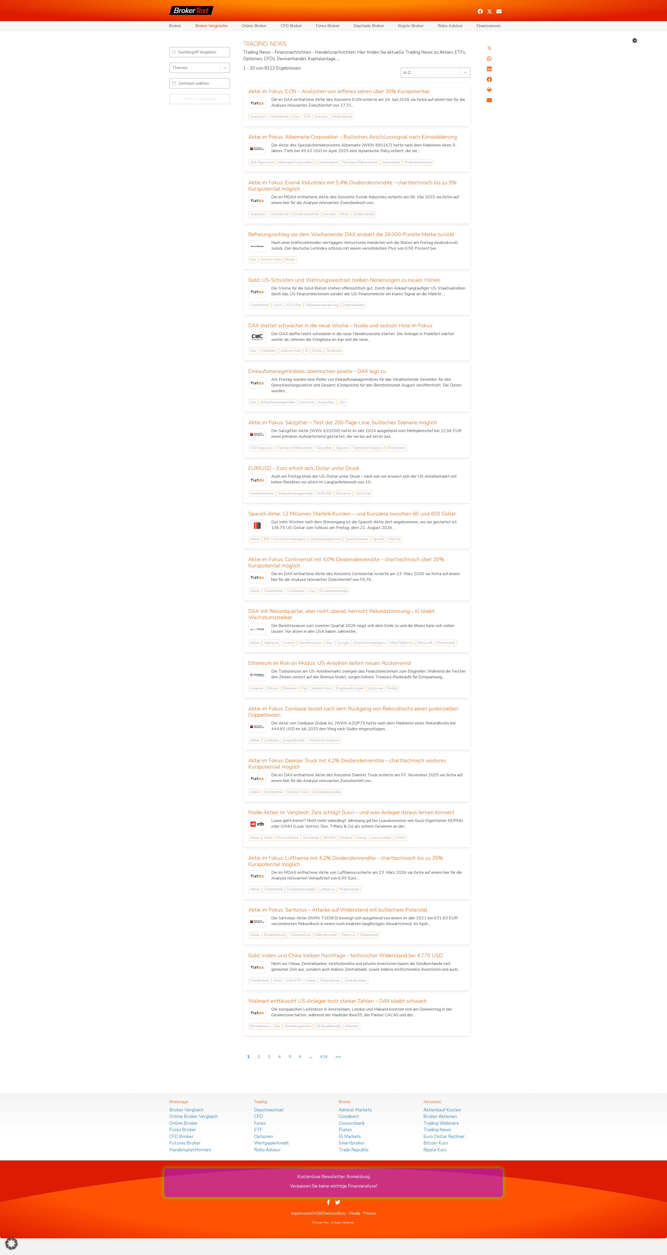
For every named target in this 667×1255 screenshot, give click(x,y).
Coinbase (271, 740)
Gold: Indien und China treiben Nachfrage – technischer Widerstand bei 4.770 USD (345, 955)
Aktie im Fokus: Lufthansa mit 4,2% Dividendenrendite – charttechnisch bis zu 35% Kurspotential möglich (345, 861)
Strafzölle (333, 350)
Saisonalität (391, 162)
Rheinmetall (446, 643)
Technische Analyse (367, 448)
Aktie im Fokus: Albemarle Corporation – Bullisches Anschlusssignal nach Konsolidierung (352, 136)
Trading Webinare (441, 1123)
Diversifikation (288, 837)
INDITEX (329, 837)
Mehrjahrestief (326, 935)
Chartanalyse (328, 162)
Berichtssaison (310, 643)
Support (342, 448)
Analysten (257, 116)
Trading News (437, 1130)
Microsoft (425, 643)
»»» (338, 1057)
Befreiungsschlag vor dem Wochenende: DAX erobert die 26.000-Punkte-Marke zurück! (351, 234)
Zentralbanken (354, 305)
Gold (277, 305)
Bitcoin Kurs (435, 1143)
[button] (480, 11)
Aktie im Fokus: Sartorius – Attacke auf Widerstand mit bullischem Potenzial (337, 909)
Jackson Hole (271, 259)
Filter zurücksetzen (199, 98)
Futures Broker (185, 1143)
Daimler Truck (297, 792)
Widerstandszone (417, 162)
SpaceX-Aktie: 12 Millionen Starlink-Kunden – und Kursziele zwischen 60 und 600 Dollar (352, 513)
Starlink (394, 539)
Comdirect (349, 1116)
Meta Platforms (401, 643)
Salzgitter (324, 448)
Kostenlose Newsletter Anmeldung (333, 1177)
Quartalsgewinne (298, 1026)
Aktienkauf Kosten (442, 1110)
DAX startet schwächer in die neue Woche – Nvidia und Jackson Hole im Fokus (340, 325)
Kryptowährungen (350, 688)
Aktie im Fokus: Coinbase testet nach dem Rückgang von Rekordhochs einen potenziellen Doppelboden (353, 711)
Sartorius (348, 935)
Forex (260, 1123)
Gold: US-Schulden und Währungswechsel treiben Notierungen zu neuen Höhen (344, 280)
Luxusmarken (381, 837)
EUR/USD (324, 493)
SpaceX (378, 539)
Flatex (345, 1130)
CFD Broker (291, 26)
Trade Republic (354, 1150)
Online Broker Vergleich (193, 1116)
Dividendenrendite (334, 591)
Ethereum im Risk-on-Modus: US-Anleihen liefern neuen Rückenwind (329, 663)
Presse (369, 1213)
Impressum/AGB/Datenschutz (318, 1213)
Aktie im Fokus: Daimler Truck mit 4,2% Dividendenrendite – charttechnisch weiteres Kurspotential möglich (347, 763)
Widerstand (396, 448)
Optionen (263, 1137)
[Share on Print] (489, 90)
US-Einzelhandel (328, 1026)
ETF (258, 1130)
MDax (344, 214)
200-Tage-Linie (261, 162)
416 (324, 1057)
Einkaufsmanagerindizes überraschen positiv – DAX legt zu (317, 371)
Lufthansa (327, 889)
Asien (268, 837)
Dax (296, 116)
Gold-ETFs (294, 980)
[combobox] (195, 67)
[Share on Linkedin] (489, 69)
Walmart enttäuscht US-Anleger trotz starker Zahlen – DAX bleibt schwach (337, 1001)
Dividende (311, 837)
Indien (311, 980)
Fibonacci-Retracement (359, 162)
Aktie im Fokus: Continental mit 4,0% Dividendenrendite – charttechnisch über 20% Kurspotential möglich (346, 562)
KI (306, 350)
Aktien (255, 539)
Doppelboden (294, 740)
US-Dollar (293, 305)
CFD (258, 1116)
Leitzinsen (375, 688)
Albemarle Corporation (295, 162)
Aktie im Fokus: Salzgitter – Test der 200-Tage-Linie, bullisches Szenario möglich (342, 422)
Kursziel (321, 116)
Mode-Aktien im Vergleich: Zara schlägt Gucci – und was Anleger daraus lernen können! (351, 812)
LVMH (400, 837)
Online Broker (254, 26)
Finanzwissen (489, 26)
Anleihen (256, 688)
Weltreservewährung (322, 305)
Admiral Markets (355, 1110)
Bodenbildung (275, 935)
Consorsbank (352, 1123)
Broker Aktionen (440, 1116)
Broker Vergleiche (211, 26)
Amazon (288, 643)
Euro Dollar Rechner (444, 1137)
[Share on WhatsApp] (489, 59)
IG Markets (350, 1137)
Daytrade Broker (369, 26)
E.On (307, 116)
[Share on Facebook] (489, 79)
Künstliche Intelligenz (290, 539)
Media (354, 1213)
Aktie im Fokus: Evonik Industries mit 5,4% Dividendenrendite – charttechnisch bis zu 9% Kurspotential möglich (352, 185)
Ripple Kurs (435, 1150)
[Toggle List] (225, 67)
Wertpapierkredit (271, 1143)
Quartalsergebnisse (325, 539)
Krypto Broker (411, 26)
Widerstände (342, 116)
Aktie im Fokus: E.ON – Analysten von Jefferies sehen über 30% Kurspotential (339, 91)
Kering (362, 837)
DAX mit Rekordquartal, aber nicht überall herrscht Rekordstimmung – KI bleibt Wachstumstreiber (341, 614)
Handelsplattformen (190, 1150)
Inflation (346, 837)
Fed (304, 688)
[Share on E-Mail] (489, 100)
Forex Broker (327, 26)
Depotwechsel (269, 1110)
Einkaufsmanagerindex (278, 402)
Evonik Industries (306, 214)
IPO (266, 539)
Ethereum (290, 688)
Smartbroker (352, 1143)
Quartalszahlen (356, 539)
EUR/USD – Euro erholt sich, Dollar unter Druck (303, 468)
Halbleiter (268, 350)
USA (342, 402)
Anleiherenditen (262, 493)
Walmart (351, 1026)
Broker (175, 26)
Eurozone (307, 402)
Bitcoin (273, 688)
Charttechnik (279, 116)
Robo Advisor (450, 26)
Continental (296, 591)
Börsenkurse (260, 1026)
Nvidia (290, 259)
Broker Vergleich (186, 1110)
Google (343, 643)
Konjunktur (326, 402)
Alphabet (271, 643)
